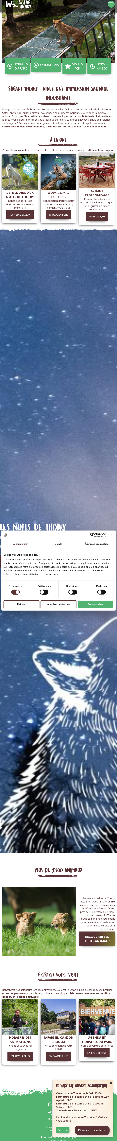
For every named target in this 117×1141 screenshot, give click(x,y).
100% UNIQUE (97, 216)
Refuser (21, 604)
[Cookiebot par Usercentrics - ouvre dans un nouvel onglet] (92, 535)
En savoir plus (20, 1056)
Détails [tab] (58, 543)
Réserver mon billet (92, 1130)
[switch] (44, 592)
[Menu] (111, 4)
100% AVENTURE (58, 214)
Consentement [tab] (20, 543)
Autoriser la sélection (58, 604)
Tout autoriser (95, 604)
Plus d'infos (63, 1130)
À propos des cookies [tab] (96, 543)
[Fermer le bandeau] (112, 535)
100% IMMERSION (20, 214)
